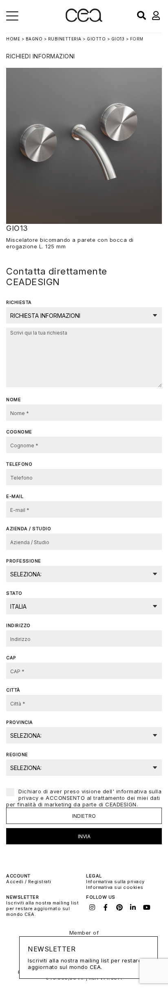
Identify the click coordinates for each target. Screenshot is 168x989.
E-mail (14, 496)
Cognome (19, 432)
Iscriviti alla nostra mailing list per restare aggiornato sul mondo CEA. (42, 908)
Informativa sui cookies (115, 887)
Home (13, 38)
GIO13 (118, 38)
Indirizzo (18, 625)
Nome (13, 399)
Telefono (19, 464)
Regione (17, 754)
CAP (11, 658)
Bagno (34, 38)
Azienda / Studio (28, 528)
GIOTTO (96, 38)
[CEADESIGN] (83, 20)
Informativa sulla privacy (115, 881)
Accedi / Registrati (28, 881)
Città (13, 690)
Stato (14, 593)
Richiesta (19, 302)
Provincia (19, 722)
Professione (23, 561)
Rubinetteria (65, 38)
